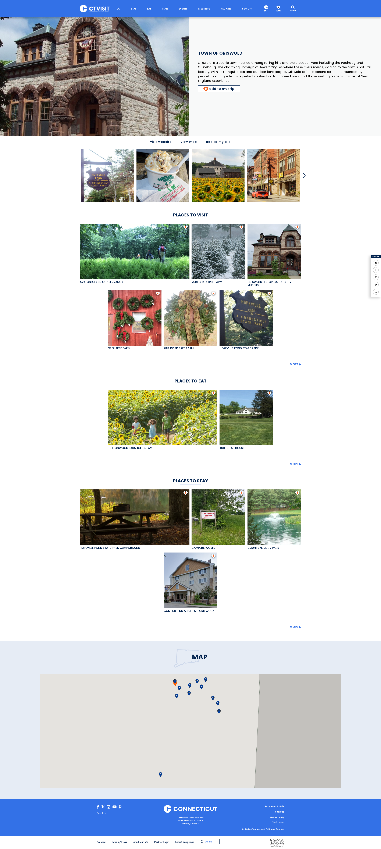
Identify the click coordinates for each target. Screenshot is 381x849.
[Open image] (107, 175)
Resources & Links (274, 806)
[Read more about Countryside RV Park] (274, 517)
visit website (161, 142)
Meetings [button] (204, 8)
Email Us (101, 813)
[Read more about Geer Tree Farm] (134, 318)
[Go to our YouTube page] (114, 807)
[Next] (304, 175)
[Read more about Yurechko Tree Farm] (218, 251)
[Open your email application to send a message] (376, 263)
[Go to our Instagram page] (108, 807)
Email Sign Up (140, 842)
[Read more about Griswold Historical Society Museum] (274, 251)
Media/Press (119, 842)
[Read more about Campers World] (218, 517)
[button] (160, 774)
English (208, 841)
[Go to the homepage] (95, 8)
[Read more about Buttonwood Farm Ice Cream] (162, 417)
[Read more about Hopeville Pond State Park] (246, 318)
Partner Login (161, 842)
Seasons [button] (247, 8)
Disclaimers (278, 822)
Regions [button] (226, 8)
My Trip (278, 11)
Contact (101, 842)
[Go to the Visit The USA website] (276, 842)
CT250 (266, 11)
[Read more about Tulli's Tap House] (246, 417)
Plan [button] (165, 8)
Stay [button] (133, 8)
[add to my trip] (186, 227)
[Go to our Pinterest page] (120, 807)
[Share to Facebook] (376, 270)
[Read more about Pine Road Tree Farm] (190, 318)
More (294, 364)
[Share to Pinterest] (376, 284)
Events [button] (183, 8)
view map (189, 142)
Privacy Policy (276, 817)
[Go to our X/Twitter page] (103, 807)
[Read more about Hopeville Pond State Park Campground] (134, 517)
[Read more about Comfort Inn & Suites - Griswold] (190, 580)
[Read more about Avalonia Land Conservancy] (134, 251)
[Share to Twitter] (376, 277)
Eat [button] (149, 8)
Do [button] (118, 8)
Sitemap (279, 811)
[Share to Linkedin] (376, 292)
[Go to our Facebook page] (98, 807)
